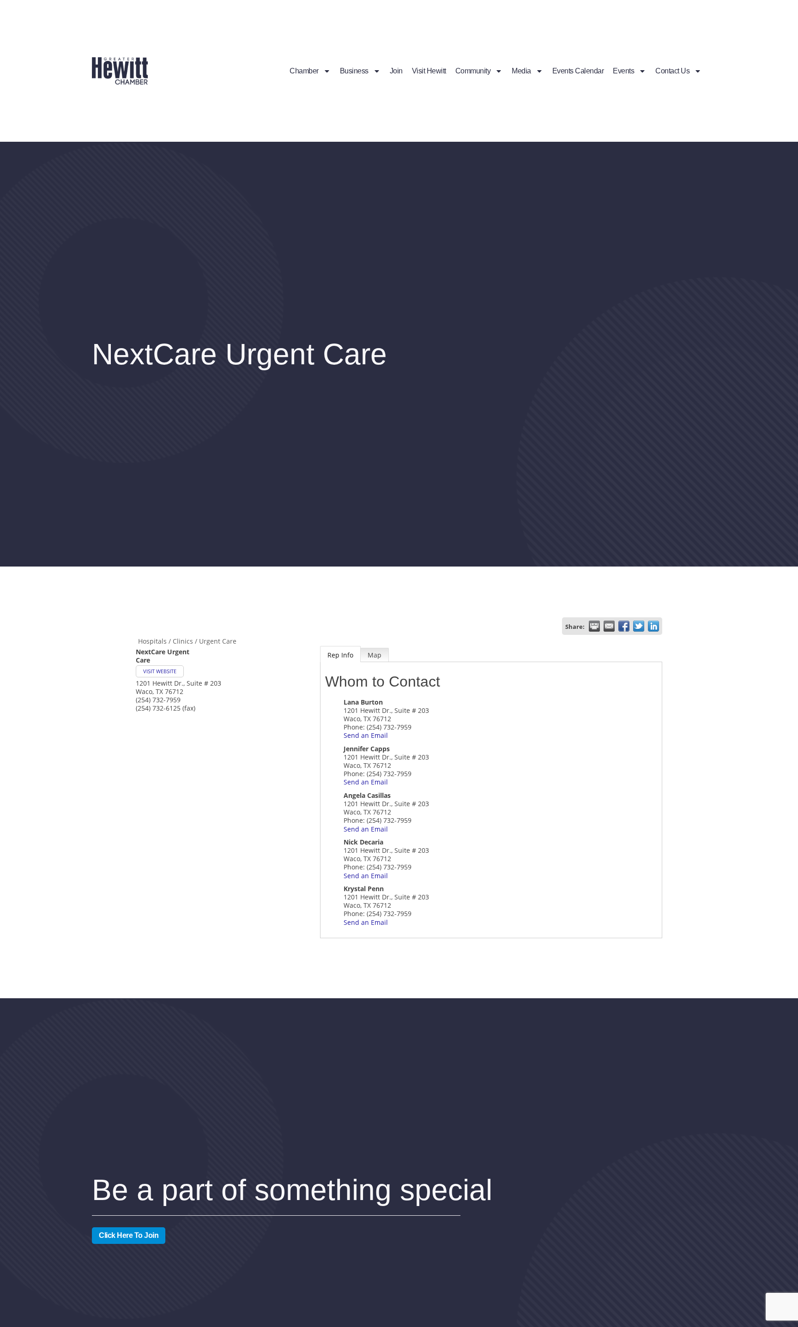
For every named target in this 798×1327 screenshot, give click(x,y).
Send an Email (366, 735)
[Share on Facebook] (623, 626)
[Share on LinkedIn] (653, 626)
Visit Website (159, 671)
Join (396, 71)
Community (473, 71)
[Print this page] (594, 626)
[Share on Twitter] (638, 626)
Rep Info (340, 655)
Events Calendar (578, 71)
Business (354, 71)
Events (623, 71)
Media (521, 71)
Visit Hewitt (429, 71)
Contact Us (672, 71)
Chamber (304, 71)
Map (374, 655)
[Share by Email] (609, 626)
